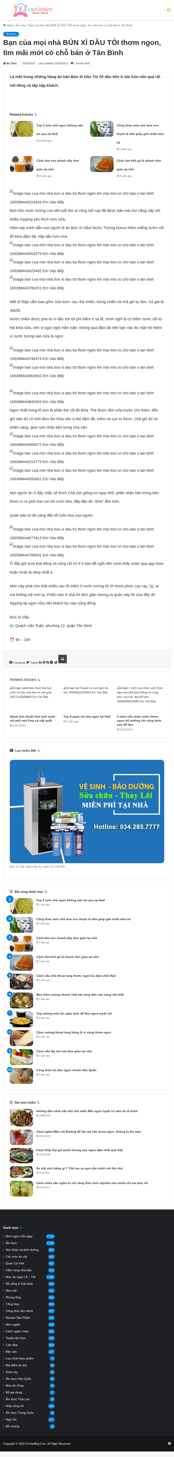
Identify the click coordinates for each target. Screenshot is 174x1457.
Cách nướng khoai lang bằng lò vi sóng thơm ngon (73, 1032)
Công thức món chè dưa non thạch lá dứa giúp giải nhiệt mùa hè (140, 134)
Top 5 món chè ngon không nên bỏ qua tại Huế (70, 900)
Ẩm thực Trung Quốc (20, 1412)
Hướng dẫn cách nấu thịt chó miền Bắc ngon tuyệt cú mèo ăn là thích (87, 1111)
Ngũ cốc (11, 1419)
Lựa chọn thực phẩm (20, 1358)
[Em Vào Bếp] (33, 10)
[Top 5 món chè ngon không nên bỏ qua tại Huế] (21, 129)
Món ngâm (13, 1324)
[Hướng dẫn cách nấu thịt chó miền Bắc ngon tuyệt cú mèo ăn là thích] (21, 1117)
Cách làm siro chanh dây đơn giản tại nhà (66, 938)
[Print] (62, 659)
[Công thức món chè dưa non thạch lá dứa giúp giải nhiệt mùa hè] (102, 129)
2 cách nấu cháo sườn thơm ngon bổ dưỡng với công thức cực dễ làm (139, 720)
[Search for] (169, 11)
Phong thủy (13, 1297)
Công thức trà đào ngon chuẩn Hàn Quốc (66, 1070)
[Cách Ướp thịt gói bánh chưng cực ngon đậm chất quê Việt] (21, 1155)
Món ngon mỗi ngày (19, 1236)
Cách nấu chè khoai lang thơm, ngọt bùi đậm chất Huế (76, 975)
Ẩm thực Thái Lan (18, 1399)
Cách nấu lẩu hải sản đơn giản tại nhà (64, 1051)
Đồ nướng (12, 1426)
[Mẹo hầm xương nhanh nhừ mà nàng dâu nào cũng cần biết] (21, 1000)
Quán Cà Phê (15, 1263)
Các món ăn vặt (16, 1256)
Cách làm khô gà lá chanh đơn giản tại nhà (67, 957)
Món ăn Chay (15, 1385)
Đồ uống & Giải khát (19, 1283)
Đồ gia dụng (14, 1392)
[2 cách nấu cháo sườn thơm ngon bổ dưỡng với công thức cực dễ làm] (140, 699)
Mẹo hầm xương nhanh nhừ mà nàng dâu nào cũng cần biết (80, 994)
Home (10, 25)
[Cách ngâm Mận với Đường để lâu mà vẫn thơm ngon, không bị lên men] (21, 1137)
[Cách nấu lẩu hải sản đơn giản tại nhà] (21, 1057)
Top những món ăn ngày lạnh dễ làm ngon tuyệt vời (74, 1013)
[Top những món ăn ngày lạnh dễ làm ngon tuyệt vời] (21, 1019)
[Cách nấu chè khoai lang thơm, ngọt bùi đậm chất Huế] (21, 982)
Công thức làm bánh (19, 1311)
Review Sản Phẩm (18, 1317)
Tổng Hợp (12, 1304)
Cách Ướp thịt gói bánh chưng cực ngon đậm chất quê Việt (79, 1150)
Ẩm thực (21, 25)
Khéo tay (12, 1372)
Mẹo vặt (11, 1290)
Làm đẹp (12, 1344)
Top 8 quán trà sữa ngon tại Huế (86, 716)
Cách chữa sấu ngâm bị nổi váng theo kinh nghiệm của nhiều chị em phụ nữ (92, 1183)
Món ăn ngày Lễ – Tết (20, 1277)
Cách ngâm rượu (17, 1331)
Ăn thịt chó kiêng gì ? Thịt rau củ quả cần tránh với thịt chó (79, 1168)
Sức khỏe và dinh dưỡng (22, 1249)
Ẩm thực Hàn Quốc (18, 1378)
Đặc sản (11, 1351)
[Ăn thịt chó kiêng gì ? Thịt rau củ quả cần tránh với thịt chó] (21, 1172)
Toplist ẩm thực (16, 1338)
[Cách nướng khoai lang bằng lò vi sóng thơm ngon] (21, 1038)
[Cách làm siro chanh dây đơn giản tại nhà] (21, 164)
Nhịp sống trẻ (15, 1406)
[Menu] (5, 11)
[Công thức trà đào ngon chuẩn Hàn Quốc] (21, 1076)
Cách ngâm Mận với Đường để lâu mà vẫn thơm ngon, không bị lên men (88, 1131)
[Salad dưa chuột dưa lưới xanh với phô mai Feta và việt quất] (33, 699)
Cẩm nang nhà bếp (19, 1270)
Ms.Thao (11, 63)
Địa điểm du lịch (16, 1365)
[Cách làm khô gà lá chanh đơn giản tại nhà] (102, 164)
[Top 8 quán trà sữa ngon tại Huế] (87, 699)
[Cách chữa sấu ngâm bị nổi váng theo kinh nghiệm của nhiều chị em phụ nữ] (21, 1189)
